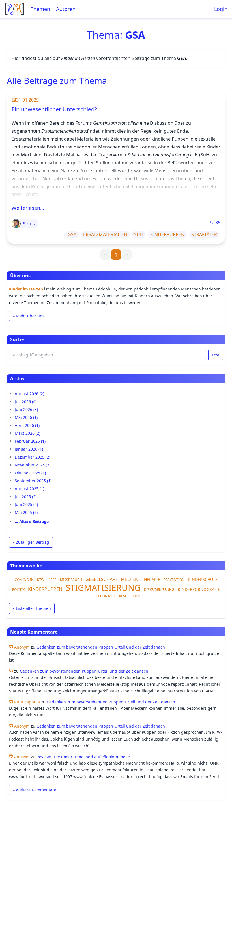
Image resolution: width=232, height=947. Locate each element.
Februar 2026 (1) (30, 441)
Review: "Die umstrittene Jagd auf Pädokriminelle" (84, 756)
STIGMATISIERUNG (103, 587)
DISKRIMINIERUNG (159, 589)
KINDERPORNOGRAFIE (199, 589)
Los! (215, 355)
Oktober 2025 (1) (30, 472)
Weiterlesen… (28, 208)
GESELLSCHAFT (101, 579)
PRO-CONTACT (104, 595)
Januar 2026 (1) (29, 449)
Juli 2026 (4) (25, 401)
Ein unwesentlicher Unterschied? (54, 109)
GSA (72, 234)
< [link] (105, 254)
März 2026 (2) (27, 433)
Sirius (29, 224)
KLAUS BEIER (129, 595)
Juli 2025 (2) (25, 496)
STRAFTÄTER (204, 234)
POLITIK (18, 589)
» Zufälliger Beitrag (31, 542)
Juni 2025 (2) (26, 504)
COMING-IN (24, 579)
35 (217, 222)
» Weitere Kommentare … (37, 790)
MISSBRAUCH (71, 579)
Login (220, 9)
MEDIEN (129, 579)
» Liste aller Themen (32, 608)
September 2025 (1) (33, 480)
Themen (40, 9)
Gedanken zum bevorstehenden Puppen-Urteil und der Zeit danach (100, 647)
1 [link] (116, 254)
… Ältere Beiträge (32, 521)
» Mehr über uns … (31, 315)
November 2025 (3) (32, 465)
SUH (138, 234)
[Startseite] (14, 9)
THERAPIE (151, 579)
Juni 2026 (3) (26, 409)
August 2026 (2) (29, 393)
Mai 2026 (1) (26, 417)
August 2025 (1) (29, 488)
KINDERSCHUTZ (203, 579)
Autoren (66, 9)
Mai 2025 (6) (26, 512)
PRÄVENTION (174, 579)
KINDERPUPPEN (167, 234)
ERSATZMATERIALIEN (105, 234)
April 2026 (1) (27, 425)
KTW (40, 579)
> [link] (126, 254)
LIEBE (52, 579)
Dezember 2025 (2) (32, 457)
